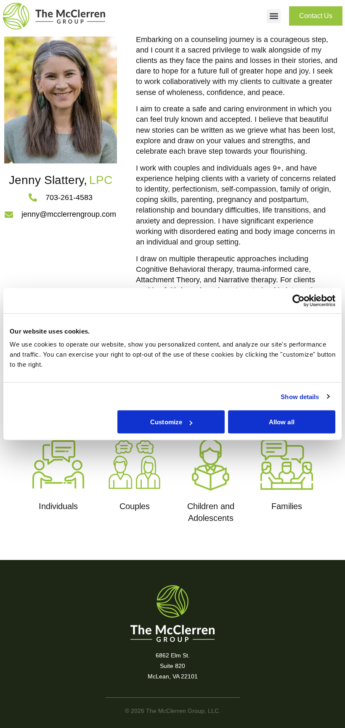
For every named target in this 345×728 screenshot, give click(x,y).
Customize (166, 422)
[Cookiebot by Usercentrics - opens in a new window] (298, 300)
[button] (274, 16)
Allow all (282, 422)
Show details (300, 396)
